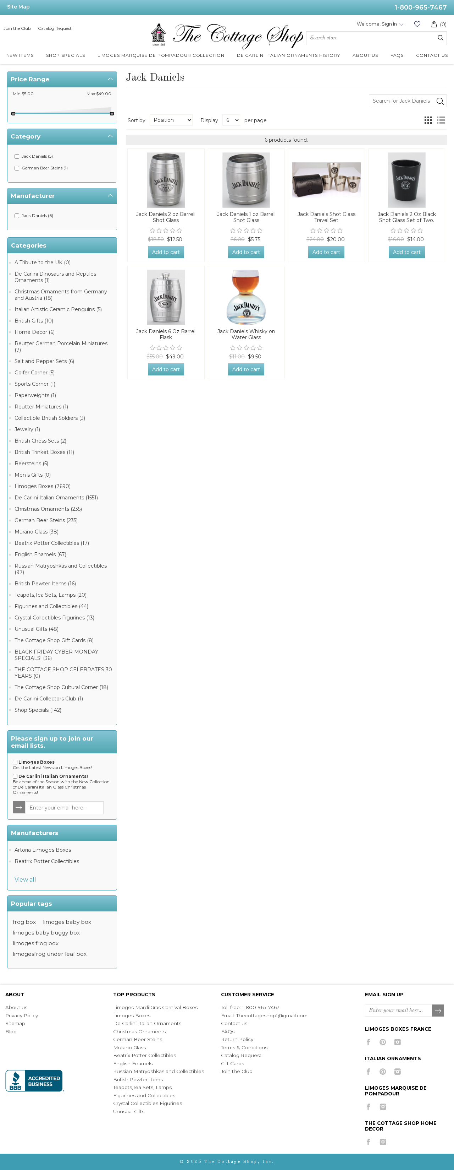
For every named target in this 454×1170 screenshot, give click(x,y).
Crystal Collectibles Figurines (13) (54, 617)
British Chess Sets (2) (40, 441)
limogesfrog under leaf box (50, 953)
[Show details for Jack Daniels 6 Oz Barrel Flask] (165, 297)
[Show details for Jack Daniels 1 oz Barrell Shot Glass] (246, 180)
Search (440, 37)
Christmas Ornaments (139, 1031)
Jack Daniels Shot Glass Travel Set (326, 217)
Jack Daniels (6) (37, 215)
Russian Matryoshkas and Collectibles (158, 1071)
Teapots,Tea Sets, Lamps (142, 1087)
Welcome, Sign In (377, 24)
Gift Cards (232, 1063)
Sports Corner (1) (35, 384)
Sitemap (15, 1023)
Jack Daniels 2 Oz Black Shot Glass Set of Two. (407, 217)
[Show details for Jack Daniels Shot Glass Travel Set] (326, 180)
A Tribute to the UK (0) (43, 262)
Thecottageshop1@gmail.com (272, 1015)
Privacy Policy (21, 1015)
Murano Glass (129, 1047)
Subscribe (438, 1010)
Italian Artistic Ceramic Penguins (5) (58, 309)
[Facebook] (368, 1042)
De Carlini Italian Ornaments (147, 1023)
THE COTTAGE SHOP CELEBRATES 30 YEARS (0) (63, 672)
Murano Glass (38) (37, 532)
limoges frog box (36, 943)
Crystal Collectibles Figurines (147, 1103)
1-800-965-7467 (421, 7)
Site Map (18, 7)
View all (25, 879)
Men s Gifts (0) (33, 475)
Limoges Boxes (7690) (43, 486)
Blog (11, 1031)
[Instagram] (397, 1042)
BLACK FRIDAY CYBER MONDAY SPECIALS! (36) (56, 655)
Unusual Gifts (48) (37, 629)
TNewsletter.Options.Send (19, 807)
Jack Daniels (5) (37, 156)
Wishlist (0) (417, 24)
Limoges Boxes (131, 1015)
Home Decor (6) (35, 332)
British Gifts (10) (34, 321)
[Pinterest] (383, 1042)
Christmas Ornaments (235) (48, 509)
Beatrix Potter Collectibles (47, 861)
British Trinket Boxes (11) (44, 452)
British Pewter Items (138, 1079)
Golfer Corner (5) (35, 372)
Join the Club (17, 28)
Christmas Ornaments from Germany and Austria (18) (61, 294)
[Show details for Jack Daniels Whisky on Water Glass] (246, 297)
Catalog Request (55, 28)
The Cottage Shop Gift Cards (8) (54, 640)
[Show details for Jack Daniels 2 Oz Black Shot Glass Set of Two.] (406, 180)
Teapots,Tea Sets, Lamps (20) (51, 595)
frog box (24, 922)
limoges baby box (67, 922)
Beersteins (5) (31, 463)
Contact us (234, 1023)
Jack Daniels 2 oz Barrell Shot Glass (165, 217)
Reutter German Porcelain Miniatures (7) (61, 346)
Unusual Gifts (128, 1111)
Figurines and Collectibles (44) (51, 606)
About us (16, 1007)
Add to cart (166, 252)
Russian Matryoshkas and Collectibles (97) (61, 569)
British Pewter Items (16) (45, 583)
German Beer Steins (137, 1039)
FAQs (227, 1031)
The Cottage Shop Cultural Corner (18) (61, 687)
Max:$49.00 (99, 93)
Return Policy (237, 1039)
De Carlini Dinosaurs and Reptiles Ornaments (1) (55, 277)
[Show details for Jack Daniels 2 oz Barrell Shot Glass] (165, 180)
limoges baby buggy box (46, 932)
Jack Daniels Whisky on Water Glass (246, 335)
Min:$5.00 (23, 93)
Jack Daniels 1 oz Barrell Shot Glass (246, 217)
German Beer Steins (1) (45, 167)
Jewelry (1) (27, 429)
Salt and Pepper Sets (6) (44, 361)
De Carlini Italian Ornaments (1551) (56, 497)
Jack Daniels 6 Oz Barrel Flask (165, 335)
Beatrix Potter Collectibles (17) (52, 543)
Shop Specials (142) (38, 710)
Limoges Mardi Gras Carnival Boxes (155, 1007)
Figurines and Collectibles (144, 1095)
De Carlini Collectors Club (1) (49, 698)
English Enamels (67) (40, 554)
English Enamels (133, 1063)
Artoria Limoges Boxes (43, 850)
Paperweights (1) (35, 395)
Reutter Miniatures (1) (41, 406)
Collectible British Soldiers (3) (50, 418)
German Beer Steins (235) (46, 520)
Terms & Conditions (244, 1047)
